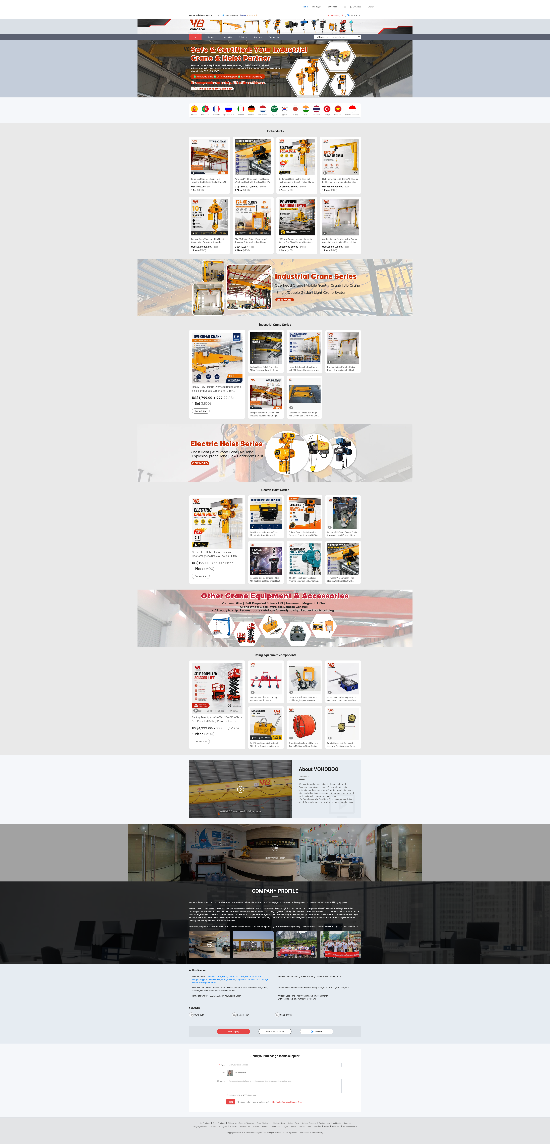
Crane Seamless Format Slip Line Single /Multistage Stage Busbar (303, 744)
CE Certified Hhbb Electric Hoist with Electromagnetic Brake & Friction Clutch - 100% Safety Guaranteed (297, 180)
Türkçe (326, 1126)
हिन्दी (309, 1126)
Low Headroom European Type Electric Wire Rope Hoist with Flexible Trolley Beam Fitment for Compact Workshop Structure (264, 534)
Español (213, 1126)
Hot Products (205, 1123)
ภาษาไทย (317, 1126)
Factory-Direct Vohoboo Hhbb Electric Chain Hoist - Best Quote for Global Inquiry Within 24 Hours (208, 241)
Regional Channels (309, 1123)
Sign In (305, 6)
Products (212, 37)
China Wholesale (263, 1123)
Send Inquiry (335, 15)
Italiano (256, 1126)
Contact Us (274, 37)
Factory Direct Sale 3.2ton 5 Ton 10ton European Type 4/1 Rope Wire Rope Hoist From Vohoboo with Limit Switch (264, 368)
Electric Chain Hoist (253, 976)
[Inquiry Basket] (345, 6)
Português (223, 1126)
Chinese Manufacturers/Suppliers (241, 1123)
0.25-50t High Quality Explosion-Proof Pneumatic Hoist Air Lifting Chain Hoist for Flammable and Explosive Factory (303, 579)
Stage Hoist (241, 979)
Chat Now (353, 15)
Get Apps (357, 6)
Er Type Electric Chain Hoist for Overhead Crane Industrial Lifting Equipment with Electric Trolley (303, 534)
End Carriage (262, 979)
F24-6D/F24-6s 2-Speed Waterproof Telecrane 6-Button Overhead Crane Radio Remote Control (251, 241)
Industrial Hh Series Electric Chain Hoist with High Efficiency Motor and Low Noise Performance (342, 534)
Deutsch (265, 1126)
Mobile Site (337, 1123)
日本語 (302, 1126)
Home (195, 37)
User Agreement (291, 1132)
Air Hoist (252, 979)
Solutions (243, 37)
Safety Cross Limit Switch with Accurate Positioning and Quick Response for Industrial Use (341, 744)
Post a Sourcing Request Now (287, 1102)
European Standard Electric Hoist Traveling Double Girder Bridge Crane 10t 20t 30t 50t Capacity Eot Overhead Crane (209, 180)
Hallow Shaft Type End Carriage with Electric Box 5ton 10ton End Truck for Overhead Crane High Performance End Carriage (303, 414)
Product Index (324, 1123)
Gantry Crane (228, 976)
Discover (258, 37)
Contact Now (201, 411)
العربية (285, 1126)
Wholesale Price (279, 1123)
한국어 (293, 1126)
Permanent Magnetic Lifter (204, 982)
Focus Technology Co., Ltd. (256, 1132)
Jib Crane (239, 976)
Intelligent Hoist (228, 979)
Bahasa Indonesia (350, 1126)
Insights (347, 1123)
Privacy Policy (317, 1132)
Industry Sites (293, 1123)
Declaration (304, 1132)
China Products (219, 1123)
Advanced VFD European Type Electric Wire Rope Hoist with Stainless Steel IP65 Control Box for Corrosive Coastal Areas (253, 180)
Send (231, 1101)
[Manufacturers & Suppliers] (190, 5)
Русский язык (245, 1126)
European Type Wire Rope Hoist (206, 979)
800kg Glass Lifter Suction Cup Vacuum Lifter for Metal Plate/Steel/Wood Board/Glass (264, 699)
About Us (227, 37)
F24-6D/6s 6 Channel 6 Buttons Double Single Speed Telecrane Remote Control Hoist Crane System (304, 699)
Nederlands (276, 1126)
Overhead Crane (214, 976)
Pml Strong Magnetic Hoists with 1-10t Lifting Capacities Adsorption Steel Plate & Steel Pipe (265, 744)
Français (233, 1126)
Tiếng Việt (336, 1126)
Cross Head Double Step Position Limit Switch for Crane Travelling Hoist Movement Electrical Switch (342, 699)
